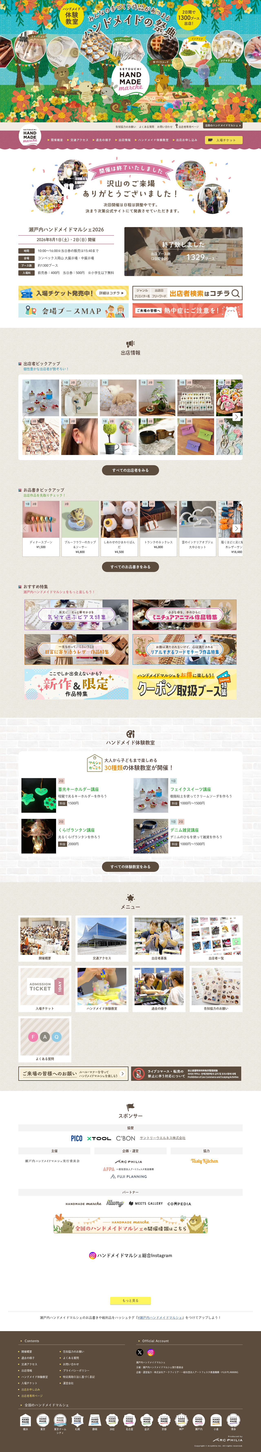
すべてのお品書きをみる (130, 567)
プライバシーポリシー (76, 1370)
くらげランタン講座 (76, 830)
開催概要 (57, 140)
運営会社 (68, 1383)
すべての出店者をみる (130, 470)
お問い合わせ (165, 126)
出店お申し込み (187, 140)
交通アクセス (80, 140)
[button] (236, 417)
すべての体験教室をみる (130, 867)
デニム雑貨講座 (184, 830)
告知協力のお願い (126, 126)
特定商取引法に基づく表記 (79, 1377)
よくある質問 (146, 126)
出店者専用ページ (189, 126)
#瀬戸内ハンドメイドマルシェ (160, 1317)
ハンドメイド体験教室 (153, 140)
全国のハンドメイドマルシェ (221, 125)
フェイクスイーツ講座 (190, 789)
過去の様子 (103, 140)
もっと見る (130, 1300)
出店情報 (125, 140)
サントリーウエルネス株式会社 (163, 1138)
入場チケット (226, 140)
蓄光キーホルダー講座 (78, 789)
